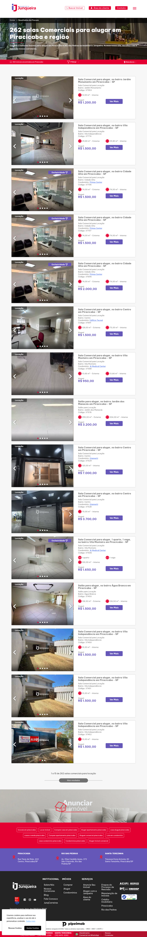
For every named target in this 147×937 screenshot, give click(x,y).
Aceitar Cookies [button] (33, 928)
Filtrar (73, 62)
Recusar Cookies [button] (15, 928)
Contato (121, 8)
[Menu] (134, 8)
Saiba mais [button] (30, 921)
